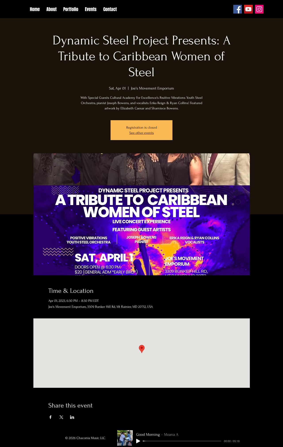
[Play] (138, 441)
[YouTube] (248, 9)
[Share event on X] (61, 417)
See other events (141, 133)
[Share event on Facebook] (50, 417)
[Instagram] (259, 9)
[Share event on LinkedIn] (72, 417)
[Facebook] (237, 9)
